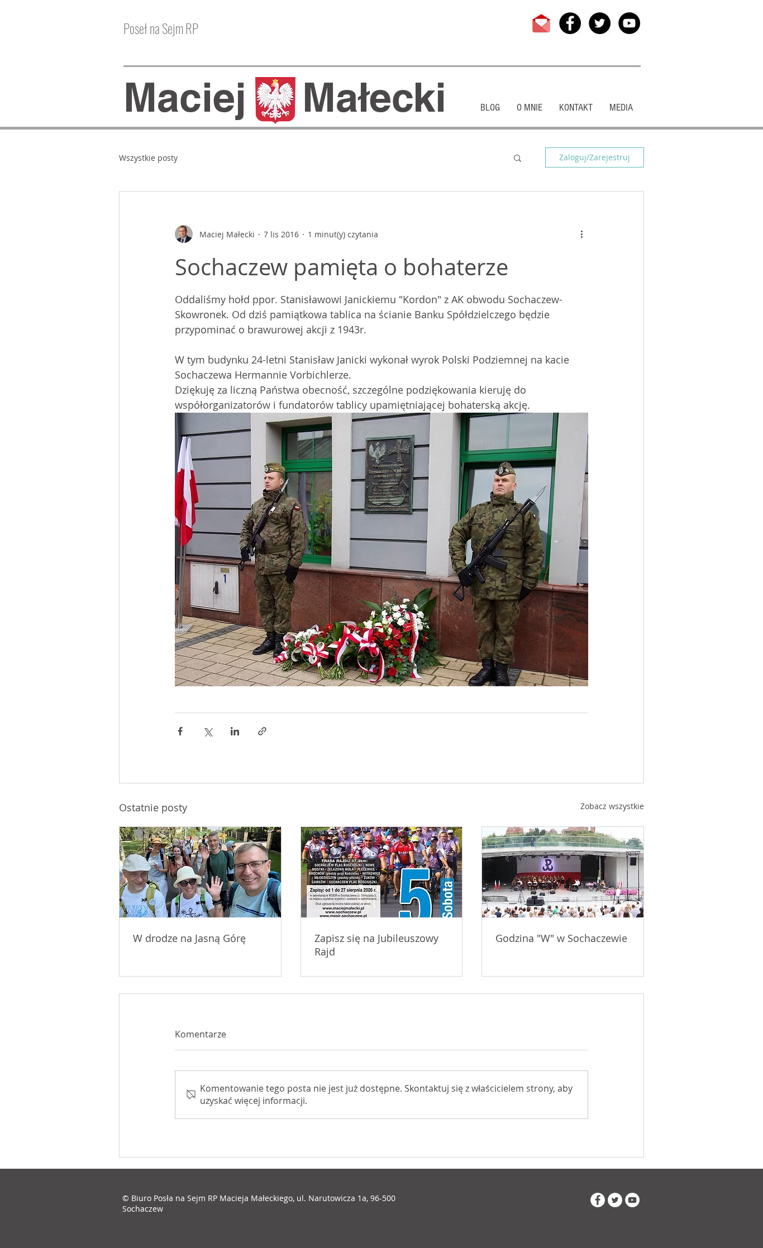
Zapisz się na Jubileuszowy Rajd (376, 944)
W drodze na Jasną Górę (189, 938)
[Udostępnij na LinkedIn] (235, 731)
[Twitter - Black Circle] (600, 23)
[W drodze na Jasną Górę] (200, 872)
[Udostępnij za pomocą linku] (262, 731)
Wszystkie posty (148, 157)
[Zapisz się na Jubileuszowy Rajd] (381, 872)
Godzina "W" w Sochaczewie (561, 938)
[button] (517, 157)
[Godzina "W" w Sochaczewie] (562, 872)
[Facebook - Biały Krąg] (597, 1200)
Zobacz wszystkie (612, 806)
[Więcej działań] (581, 234)
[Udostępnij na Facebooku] (180, 731)
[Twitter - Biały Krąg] (615, 1200)
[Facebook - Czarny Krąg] (570, 23)
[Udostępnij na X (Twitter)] (207, 731)
